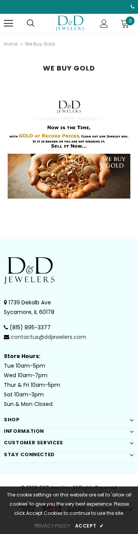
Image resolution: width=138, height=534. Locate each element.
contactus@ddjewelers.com (48, 337)
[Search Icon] (30, 23)
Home (11, 44)
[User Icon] (104, 24)
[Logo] (70, 23)
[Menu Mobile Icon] (8, 23)
